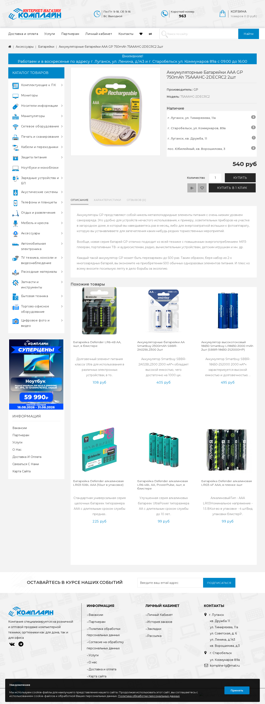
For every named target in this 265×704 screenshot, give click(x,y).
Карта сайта (21, 471)
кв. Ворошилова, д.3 (225, 646)
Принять (237, 690)
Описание (79, 199)
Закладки (154, 629)
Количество (196, 178)
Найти (249, 34)
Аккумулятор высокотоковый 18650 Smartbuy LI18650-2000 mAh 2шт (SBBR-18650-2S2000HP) (227, 345)
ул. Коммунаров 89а (225, 660)
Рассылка (154, 636)
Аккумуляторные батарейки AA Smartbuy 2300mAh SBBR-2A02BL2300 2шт (161, 345)
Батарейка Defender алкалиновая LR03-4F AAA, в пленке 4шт (226, 483)
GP (196, 89)
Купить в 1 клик (232, 188)
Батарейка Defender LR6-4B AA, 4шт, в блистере (97, 344)
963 (182, 16)
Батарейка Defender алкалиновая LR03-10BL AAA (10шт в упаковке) (98, 483)
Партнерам (70, 34)
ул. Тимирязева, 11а (224, 627)
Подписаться (219, 582)
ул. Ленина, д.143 (222, 639)
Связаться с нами (25, 464)
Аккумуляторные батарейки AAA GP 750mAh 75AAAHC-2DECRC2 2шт (111, 47)
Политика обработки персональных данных (149, 696)
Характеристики (107, 199)
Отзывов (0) (136, 199)
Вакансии (19, 428)
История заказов (159, 622)
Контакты (126, 34)
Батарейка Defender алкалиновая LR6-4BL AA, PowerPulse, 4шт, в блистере (162, 484)
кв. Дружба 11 (220, 621)
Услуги (49, 34)
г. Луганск (216, 615)
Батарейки (46, 47)
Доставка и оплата (23, 34)
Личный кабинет (98, 34)
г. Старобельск (220, 653)
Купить (240, 178)
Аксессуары (25, 47)
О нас (17, 450)
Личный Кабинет (160, 615)
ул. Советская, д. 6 (223, 633)
